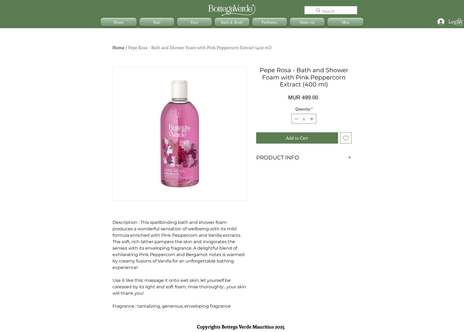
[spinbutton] (304, 118)
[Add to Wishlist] (345, 138)
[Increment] (312, 118)
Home (118, 47)
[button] (157, 22)
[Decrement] (295, 118)
